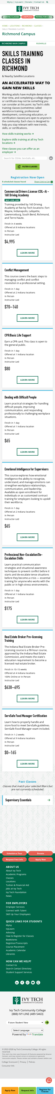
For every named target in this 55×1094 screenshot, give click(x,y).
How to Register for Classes (20, 936)
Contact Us (11, 965)
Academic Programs (16, 874)
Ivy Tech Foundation (16, 892)
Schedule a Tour (14, 853)
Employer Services (15, 906)
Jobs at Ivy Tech (14, 888)
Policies (32, 1062)
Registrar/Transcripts (17, 943)
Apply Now (10, 1090)
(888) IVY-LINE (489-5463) (27, 1014)
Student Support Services (19, 972)
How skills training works (16, 133)
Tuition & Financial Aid (17, 885)
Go (51, 158)
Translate (37, 1034)
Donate (40, 853)
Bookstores (11, 939)
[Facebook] (22, 982)
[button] (39, 2)
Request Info (27, 1090)
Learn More (27, 252)
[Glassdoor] (38, 982)
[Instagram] (27, 982)
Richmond (27, 26)
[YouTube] (33, 982)
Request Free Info (14, 859)
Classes (38, 26)
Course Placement (15, 946)
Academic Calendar (16, 950)
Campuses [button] (27, 17)
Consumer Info (8, 1065)
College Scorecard (9, 1062)
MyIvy (9, 925)
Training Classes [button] (10, 17)
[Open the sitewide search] (47, 2)
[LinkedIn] (17, 982)
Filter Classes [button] (29, 166)
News (9, 895)
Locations (15, 26)
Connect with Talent (16, 910)
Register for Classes (45, 1090)
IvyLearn (10, 928)
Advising (10, 932)
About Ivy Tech (13, 870)
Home (5, 26)
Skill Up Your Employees (18, 914)
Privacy (23, 1062)
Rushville (41, 43)
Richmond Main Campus (14, 43)
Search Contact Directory (18, 968)
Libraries (10, 953)
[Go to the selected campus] (47, 1022)
